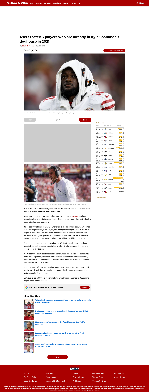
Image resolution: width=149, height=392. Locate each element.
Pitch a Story (51, 377)
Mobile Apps (119, 373)
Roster (65, 3)
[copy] (36, 50)
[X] (137, 3)
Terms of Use (97, 377)
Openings (49, 373)
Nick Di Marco (28, 46)
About (26, 373)
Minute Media (12, 386)
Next (85, 120)
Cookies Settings (99, 381)
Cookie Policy (119, 377)
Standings (57, 3)
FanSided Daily (30, 377)
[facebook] (133, 3)
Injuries (73, 3)
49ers (75, 216)
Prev (30, 120)
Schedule (47, 3)
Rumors (39, 3)
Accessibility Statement (55, 381)
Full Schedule (101, 197)
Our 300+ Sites (98, 373)
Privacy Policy (78, 377)
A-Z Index (77, 381)
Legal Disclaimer (30, 381)
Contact (76, 373)
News (32, 3)
